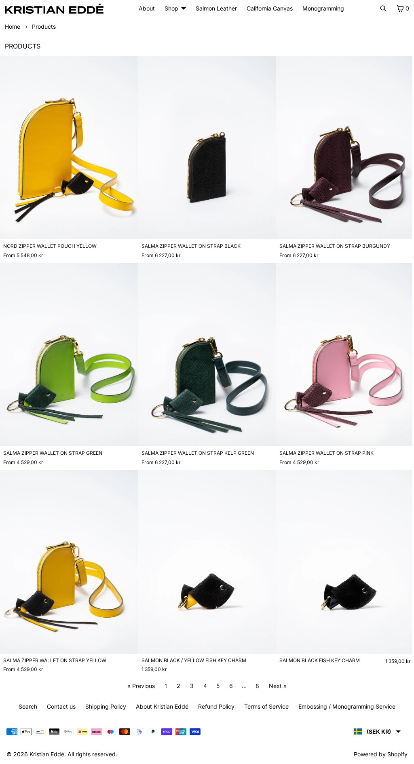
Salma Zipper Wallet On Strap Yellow (54, 655)
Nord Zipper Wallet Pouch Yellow (50, 244)
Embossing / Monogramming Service (344, 706)
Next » (276, 680)
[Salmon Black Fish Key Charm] (342, 557)
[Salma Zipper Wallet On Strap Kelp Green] (205, 352)
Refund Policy (214, 706)
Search (26, 706)
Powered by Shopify (376, 754)
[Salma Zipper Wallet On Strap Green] (68, 352)
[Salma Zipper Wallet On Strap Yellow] (68, 557)
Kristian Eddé (47, 754)
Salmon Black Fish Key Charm (317, 655)
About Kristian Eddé (160, 706)
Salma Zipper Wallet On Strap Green (52, 449)
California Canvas (268, 8)
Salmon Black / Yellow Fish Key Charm (192, 655)
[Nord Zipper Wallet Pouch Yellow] (68, 147)
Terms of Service (264, 706)
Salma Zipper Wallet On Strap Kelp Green (196, 449)
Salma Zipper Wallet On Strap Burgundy (332, 244)
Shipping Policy (103, 706)
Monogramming (321, 8)
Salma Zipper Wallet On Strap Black (189, 244)
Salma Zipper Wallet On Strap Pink (324, 450)
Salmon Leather (214, 8)
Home (12, 26)
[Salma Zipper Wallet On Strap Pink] (342, 352)
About (147, 8)
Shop (169, 8)
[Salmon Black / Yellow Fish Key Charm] (205, 557)
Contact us (59, 706)
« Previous (139, 680)
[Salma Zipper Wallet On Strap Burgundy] (342, 147)
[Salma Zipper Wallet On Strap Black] (205, 147)
